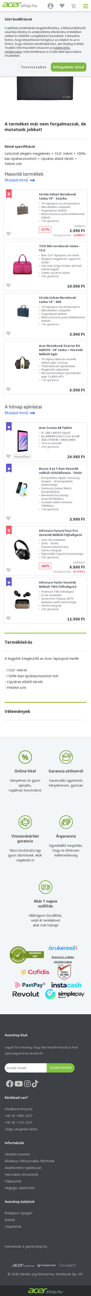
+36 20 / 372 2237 (18, 1122)
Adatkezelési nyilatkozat (23, 1167)
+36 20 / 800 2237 (18, 1115)
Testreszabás (34, 67)
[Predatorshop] (46, 1266)
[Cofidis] (34, 972)
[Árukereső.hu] (63, 950)
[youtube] (18, 1083)
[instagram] (27, 1083)
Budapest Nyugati (18, 1213)
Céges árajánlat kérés (21, 1129)
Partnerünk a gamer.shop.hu (26, 1246)
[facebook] (9, 1083)
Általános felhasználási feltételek (30, 1161)
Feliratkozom (61, 1068)
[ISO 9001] (62, 973)
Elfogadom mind (68, 67)
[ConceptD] (67, 1266)
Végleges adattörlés (20, 1188)
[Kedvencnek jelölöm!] (9, 233)
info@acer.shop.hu (18, 1109)
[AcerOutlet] (23, 1266)
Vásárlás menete (17, 1154)
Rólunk (10, 1219)
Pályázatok (13, 1181)
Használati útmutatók (21, 1174)
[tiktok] (35, 1083)
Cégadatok (13, 1226)
